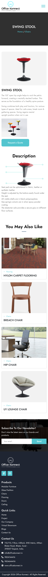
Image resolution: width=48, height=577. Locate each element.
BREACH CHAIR (13, 320)
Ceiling (4, 504)
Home (20, 31)
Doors (3, 500)
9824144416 (10, 557)
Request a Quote (15, 142)
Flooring (9, 271)
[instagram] (10, 473)
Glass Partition (7, 490)
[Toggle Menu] (43, 6)
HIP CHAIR (10, 365)
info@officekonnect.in (14, 553)
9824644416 (10, 561)
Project (4, 518)
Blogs (3, 529)
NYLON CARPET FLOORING (20, 275)
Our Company (7, 521)
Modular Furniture (8, 486)
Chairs (28, 31)
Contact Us (5, 532)
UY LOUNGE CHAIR (15, 409)
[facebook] (3, 473)
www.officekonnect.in (13, 565)
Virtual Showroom (8, 525)
